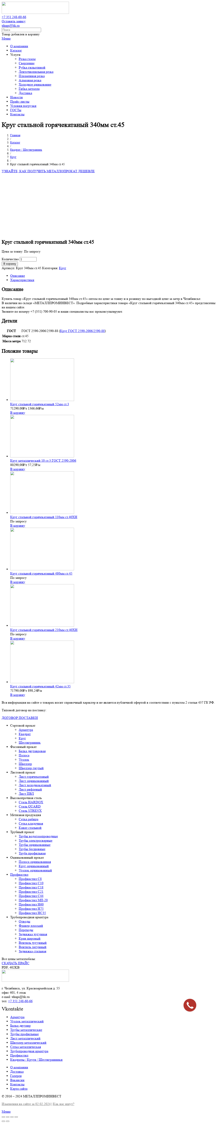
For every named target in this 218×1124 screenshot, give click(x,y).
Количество (10, 259)
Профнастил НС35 (32, 913)
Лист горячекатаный (34, 777)
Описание (17, 276)
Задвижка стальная (32, 951)
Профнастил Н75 (31, 909)
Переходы (26, 930)
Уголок (24, 759)
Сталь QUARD (30, 806)
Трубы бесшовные (32, 849)
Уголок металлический (27, 1021)
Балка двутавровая (32, 751)
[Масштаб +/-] (16, 1117)
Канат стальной (30, 828)
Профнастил (19, 874)
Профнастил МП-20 (33, 900)
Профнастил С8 (30, 879)
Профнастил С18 (31, 887)
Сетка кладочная (31, 823)
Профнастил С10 (31, 883)
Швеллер (25, 764)
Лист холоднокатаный (35, 785)
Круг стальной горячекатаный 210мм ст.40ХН (43, 630)
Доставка (17, 1071)
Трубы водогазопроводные (38, 836)
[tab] (113, 276)
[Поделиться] (7, 1117)
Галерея (16, 1076)
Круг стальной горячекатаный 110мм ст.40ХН (43, 517)
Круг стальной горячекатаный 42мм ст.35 (40, 686)
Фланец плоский (31, 926)
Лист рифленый (30, 789)
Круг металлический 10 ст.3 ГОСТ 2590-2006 (43, 461)
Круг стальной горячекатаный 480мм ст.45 (41, 573)
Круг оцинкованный (34, 866)
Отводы (24, 921)
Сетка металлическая (25, 1047)
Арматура (26, 730)
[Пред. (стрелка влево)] (3, 1121)
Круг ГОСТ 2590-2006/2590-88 (82, 331)
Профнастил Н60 (31, 904)
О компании (19, 1067)
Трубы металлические (26, 1030)
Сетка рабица (28, 819)
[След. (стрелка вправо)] (7, 1121)
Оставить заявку (14, 21)
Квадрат (25, 734)
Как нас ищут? (63, 1104)
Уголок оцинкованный (35, 870)
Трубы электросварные (35, 840)
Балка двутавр (20, 1025)
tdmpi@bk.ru (11, 25)
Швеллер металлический (28, 1043)
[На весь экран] (12, 1117)
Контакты (17, 1084)
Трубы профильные (24, 1034)
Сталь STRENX (30, 811)
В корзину (9, 263)
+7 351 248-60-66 (14, 17)
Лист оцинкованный (34, 781)
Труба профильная (32, 853)
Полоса (24, 755)
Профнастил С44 (31, 896)
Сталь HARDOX (31, 802)
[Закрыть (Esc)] (3, 1117)
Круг (62, 268)
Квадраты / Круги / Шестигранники (36, 1060)
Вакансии (17, 1080)
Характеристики (22, 280)
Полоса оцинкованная (35, 862)
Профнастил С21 (31, 892)
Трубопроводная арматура (29, 1051)
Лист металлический (25, 1038)
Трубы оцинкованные (34, 845)
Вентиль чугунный (33, 943)
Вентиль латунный (32, 947)
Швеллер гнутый (31, 768)
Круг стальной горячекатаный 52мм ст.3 (39, 404)
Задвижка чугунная (33, 934)
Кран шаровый (29, 938)
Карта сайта (18, 1089)
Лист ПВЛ (26, 794)
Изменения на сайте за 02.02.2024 (26, 1104)
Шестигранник (30, 742)
